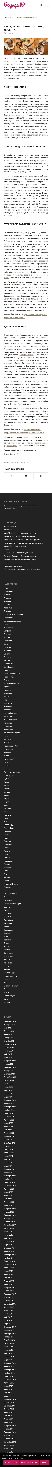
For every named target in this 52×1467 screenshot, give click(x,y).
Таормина (8, 923)
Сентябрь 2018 (10, 1264)
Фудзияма (8, 956)
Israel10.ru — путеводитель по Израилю (20, 533)
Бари (6, 624)
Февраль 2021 (10, 1169)
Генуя (6, 680)
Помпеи (7, 858)
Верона (7, 660)
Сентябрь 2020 (10, 1186)
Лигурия (7, 769)
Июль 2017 (8, 1310)
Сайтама (7, 887)
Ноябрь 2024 (9, 1038)
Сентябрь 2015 (10, 1379)
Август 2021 (9, 1153)
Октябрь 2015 (9, 1376)
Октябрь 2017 (9, 1301)
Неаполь (7, 815)
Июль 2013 (8, 1449)
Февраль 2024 (10, 1061)
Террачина (8, 930)
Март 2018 (8, 1284)
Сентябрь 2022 (10, 1117)
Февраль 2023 (10, 1100)
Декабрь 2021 (10, 1143)
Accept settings (11, 1462)
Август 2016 (9, 1343)
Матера (7, 792)
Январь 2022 (9, 1140)
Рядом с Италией (11, 884)
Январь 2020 (9, 1212)
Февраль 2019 (10, 1248)
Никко (6, 818)
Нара (6, 812)
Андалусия (8, 598)
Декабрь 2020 (10, 1176)
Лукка (6, 782)
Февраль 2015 (10, 1399)
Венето (7, 654)
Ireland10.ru (8, 530)
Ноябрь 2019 (9, 1218)
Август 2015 (9, 1383)
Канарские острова (12, 733)
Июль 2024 (8, 1051)
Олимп (6, 549)
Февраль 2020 (10, 1209)
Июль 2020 (8, 1192)
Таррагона (8, 927)
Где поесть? (9, 677)
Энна (6, 989)
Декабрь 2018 (10, 1255)
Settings (44, 1462)
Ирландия (8, 693)
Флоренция (8, 953)
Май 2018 (8, 1278)
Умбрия (7, 946)
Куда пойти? (9, 759)
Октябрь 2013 (9, 1439)
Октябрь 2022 (9, 1113)
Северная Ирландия (12, 904)
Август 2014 (9, 1409)
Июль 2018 (8, 1271)
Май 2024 (8, 1054)
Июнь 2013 (8, 1452)
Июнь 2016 (8, 1350)
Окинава (7, 831)
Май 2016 (8, 1353)
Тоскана (7, 940)
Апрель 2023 (9, 1094)
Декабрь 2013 (10, 1432)
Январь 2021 (9, 1172)
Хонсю (6, 966)
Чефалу (7, 969)
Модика (7, 802)
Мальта (7, 789)
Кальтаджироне (10, 720)
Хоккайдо (8, 963)
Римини (7, 877)
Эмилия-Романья (11, 986)
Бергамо (7, 634)
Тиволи (7, 933)
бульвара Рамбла (26, 355)
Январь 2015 (9, 1403)
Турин (6, 943)
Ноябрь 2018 (9, 1258)
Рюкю (6, 881)
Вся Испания (11, 17)
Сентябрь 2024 (10, 1044)
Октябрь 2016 (9, 1340)
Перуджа (7, 851)
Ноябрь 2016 (9, 1337)
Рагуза (6, 871)
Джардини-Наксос (12, 683)
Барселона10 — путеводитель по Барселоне (22, 569)
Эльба (6, 982)
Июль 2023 (8, 1084)
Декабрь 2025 (10, 1021)
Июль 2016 (8, 1347)
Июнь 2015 (8, 1389)
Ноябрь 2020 (9, 1179)
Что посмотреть (10, 976)
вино (10, 463)
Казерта (7, 710)
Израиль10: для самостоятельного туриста (22, 540)
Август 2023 (9, 1080)
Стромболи (8, 920)
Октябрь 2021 (9, 1149)
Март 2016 (8, 1360)
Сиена (6, 910)
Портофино (8, 861)
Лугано (7, 779)
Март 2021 (8, 1166)
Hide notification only (29, 1462)
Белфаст (7, 631)
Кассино (7, 743)
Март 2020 (8, 1205)
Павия (6, 838)
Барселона (32, 17)
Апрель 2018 (9, 1281)
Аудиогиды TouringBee (13, 614)
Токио (6, 936)
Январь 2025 (9, 1034)
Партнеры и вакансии (13, 566)
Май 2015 (8, 1393)
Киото (6, 756)
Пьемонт (7, 864)
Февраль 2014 (10, 1426)
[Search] (41, 5)
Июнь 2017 (8, 1314)
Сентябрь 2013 (10, 1442)
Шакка (6, 979)
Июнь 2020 (8, 1195)
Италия (7, 697)
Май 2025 (8, 1028)
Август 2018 (9, 1268)
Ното (6, 821)
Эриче (6, 992)
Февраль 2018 (10, 1287)
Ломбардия (9, 775)
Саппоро (7, 897)
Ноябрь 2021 (9, 1146)
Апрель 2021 (9, 1163)
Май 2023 (8, 1090)
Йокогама (8, 706)
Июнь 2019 (8, 1235)
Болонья (7, 637)
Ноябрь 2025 (9, 1024)
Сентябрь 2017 (10, 1304)
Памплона (8, 844)
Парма (6, 848)
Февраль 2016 (10, 1363)
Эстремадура (9, 996)
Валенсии (44, 236)
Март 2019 (8, 1245)
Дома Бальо (9, 396)
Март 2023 (8, 1097)
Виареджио (8, 664)
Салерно (7, 890)
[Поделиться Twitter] (26, 476)
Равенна (7, 867)
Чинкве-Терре (9, 973)
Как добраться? (11, 713)
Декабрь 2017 (10, 1294)
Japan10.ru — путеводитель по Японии (19, 536)
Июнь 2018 (8, 1274)
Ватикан (7, 647)
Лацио (6, 762)
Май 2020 (8, 1199)
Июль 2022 (8, 1123)
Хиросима (8, 959)
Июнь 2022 (8, 1126)
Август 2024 (9, 1048)
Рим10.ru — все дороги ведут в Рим (18, 553)
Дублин (7, 687)
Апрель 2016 (9, 1356)
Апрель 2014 (9, 1419)
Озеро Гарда (9, 825)
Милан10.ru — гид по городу (15, 546)
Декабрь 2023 (10, 1067)
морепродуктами (11, 414)
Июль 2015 (8, 1386)
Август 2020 (9, 1189)
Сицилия (7, 917)
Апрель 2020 (9, 1202)
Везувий (7, 650)
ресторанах (8, 346)
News (6, 588)
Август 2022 (9, 1120)
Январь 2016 (9, 1366)
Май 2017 (8, 1317)
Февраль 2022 (10, 1136)
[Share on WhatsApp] (40, 476)
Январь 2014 (9, 1429)
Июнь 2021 (8, 1156)
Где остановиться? (12, 674)
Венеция (7, 657)
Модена (7, 798)
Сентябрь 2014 (10, 1406)
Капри (6, 736)
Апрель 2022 (9, 1133)
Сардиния (8, 900)
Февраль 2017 (10, 1327)
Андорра (7, 601)
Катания (7, 752)
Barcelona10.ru (10, 526)
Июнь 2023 (8, 1087)
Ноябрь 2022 (9, 1110)
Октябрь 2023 (9, 1074)
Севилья (7, 907)
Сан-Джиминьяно (11, 894)
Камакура (8, 723)
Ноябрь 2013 (9, 1435)
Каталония (22, 17)
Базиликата (9, 618)
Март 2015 (8, 1396)
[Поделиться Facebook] (11, 476)
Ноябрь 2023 (9, 1071)
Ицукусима (8, 703)
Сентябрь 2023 (10, 1077)
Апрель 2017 (9, 1320)
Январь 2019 (9, 1251)
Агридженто (9, 591)
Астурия (7, 611)
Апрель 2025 (9, 1031)
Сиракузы (8, 913)
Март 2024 (8, 1057)
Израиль (7, 690)
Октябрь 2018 (9, 1261)
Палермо (7, 841)
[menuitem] (41, 5)
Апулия (7, 604)
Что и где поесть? (20, 463)
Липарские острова (12, 772)
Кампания (8, 726)
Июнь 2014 (8, 1412)
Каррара (7, 739)
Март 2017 (8, 1324)
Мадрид (7, 785)
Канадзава (8, 729)
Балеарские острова (12, 621)
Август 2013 (9, 1445)
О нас (6, 563)
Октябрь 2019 (9, 1222)
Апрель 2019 (9, 1241)
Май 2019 (8, 1238)
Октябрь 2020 (9, 1182)
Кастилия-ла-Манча (12, 746)
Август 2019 (9, 1228)
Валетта (7, 644)
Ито (5, 700)
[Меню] (44, 5)
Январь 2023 (9, 1103)
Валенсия (8, 641)
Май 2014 (8, 1416)
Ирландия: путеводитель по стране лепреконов (23, 543)
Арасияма (8, 608)
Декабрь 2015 (10, 1370)
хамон (45, 110)
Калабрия (8, 716)
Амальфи (7, 595)
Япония (7, 1002)
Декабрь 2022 (10, 1107)
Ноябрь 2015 (9, 1373)
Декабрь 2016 (10, 1333)
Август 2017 (9, 1307)
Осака (6, 835)
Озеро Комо (9, 828)
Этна (6, 999)
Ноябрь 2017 (9, 1297)
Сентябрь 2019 (10, 1225)
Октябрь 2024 (9, 1041)
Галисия (7, 670)
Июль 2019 (8, 1232)
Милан (6, 795)
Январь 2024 (9, 1064)
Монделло (8, 805)
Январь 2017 (9, 1330)
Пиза (6, 854)
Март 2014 (8, 1422)
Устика (7, 950)
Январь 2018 (9, 1291)
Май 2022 (8, 1130)
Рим (5, 874)
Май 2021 (8, 1159)
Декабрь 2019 (10, 1215)
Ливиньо (7, 766)
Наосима (7, 808)
